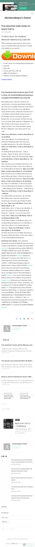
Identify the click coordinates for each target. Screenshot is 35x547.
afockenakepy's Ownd (17, 17)
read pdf (19, 256)
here (7, 287)
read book (4, 248)
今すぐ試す (23, 8)
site (18, 290)
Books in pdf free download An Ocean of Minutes (17, 377)
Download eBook (6, 79)
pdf (28, 297)
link (30, 258)
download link (5, 280)
